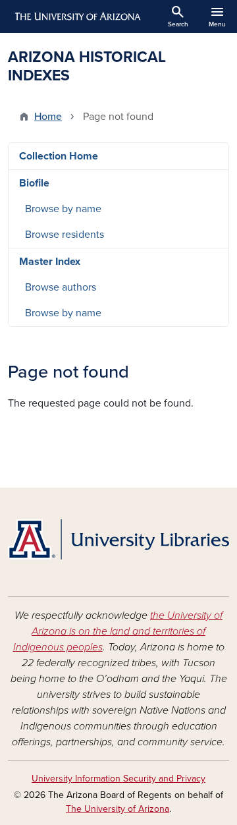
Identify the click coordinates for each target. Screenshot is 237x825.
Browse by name (63, 208)
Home (48, 116)
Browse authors (60, 287)
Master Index (49, 261)
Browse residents (64, 234)
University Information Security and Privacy (118, 778)
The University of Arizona (117, 808)
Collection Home (58, 156)
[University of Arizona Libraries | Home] (118, 539)
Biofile (34, 183)
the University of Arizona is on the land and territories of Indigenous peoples (118, 631)
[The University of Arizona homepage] (76, 16)
